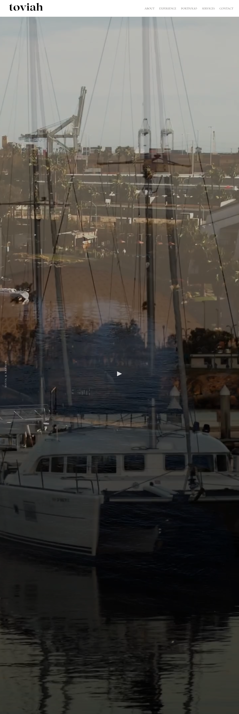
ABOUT (149, 8)
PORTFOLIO (189, 8)
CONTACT (226, 8)
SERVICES (208, 8)
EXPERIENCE (167, 8)
